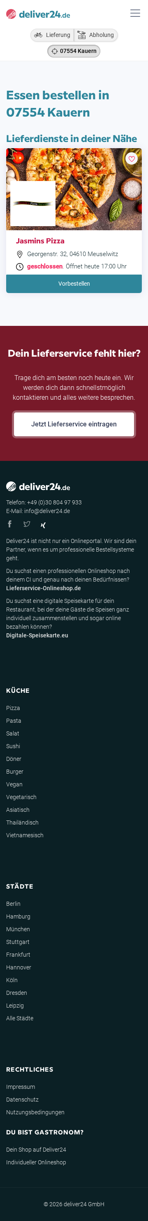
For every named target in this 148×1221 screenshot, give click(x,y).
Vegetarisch (21, 797)
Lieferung (56, 35)
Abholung (100, 35)
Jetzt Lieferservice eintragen (74, 424)
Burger (14, 771)
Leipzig (15, 1005)
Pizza (13, 708)
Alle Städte (19, 1018)
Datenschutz (22, 1099)
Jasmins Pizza (40, 240)
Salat (12, 733)
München (18, 929)
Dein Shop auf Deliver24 (36, 1149)
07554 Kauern (78, 51)
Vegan (14, 784)
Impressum (20, 1087)
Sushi (13, 746)
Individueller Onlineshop (36, 1162)
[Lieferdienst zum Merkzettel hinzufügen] (131, 158)
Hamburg (18, 916)
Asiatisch (18, 809)
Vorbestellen (74, 283)
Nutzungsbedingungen (35, 1112)
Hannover (18, 967)
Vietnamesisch (25, 835)
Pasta (13, 720)
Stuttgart (18, 942)
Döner (13, 759)
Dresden (16, 993)
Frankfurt (18, 954)
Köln (12, 980)
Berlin (13, 903)
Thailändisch (22, 822)
